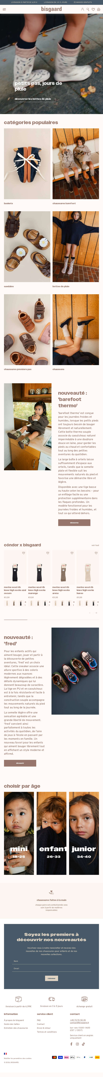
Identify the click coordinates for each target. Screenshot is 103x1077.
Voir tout (95, 545)
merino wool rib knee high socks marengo (37, 590)
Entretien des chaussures (16, 1028)
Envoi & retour (44, 1028)
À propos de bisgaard (14, 1020)
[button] (88, 9)
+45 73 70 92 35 (78, 1020)
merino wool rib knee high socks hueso (85, 590)
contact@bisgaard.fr (79, 1023)
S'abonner (51, 978)
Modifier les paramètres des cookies (18, 1058)
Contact (41, 1024)
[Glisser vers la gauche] (90, 613)
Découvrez (74, 523)
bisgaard (15, 1062)
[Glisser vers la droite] (96, 613)
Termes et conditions (47, 1032)
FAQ (39, 1020)
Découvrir (20, 763)
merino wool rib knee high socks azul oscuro (15, 590)
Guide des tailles (12, 1024)
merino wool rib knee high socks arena (61, 590)
